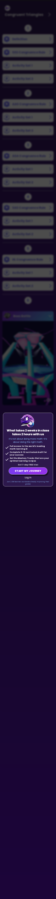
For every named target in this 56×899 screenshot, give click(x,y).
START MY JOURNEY (28, 471)
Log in (28, 477)
